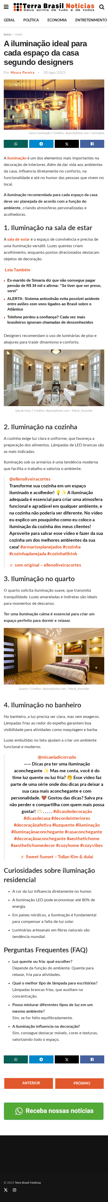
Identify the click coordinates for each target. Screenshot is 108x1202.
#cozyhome (67, 845)
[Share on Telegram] (41, 144)
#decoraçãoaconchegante (40, 839)
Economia (57, 20)
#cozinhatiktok (62, 554)
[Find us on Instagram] (14, 1190)
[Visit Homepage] (54, 7)
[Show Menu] (6, 7)
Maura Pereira (23, 72)
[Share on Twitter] (67, 144)
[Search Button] (101, 7)
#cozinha (72, 547)
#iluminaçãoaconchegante (37, 832)
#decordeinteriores (70, 818)
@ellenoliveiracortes (29, 479)
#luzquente (63, 825)
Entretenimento (91, 20)
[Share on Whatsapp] (16, 144)
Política (31, 20)
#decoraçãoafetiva (32, 825)
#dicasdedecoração (72, 811)
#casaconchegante (83, 832)
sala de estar (18, 239)
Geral (9, 20)
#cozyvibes (91, 845)
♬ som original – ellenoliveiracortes (45, 565)
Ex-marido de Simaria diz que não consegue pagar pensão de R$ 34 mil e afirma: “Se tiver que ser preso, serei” (54, 285)
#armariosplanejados (41, 547)
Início (7, 34)
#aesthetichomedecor (33, 845)
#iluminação (88, 825)
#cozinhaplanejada (27, 554)
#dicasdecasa (37, 818)
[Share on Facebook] (92, 144)
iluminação (17, 158)
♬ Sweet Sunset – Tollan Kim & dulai (56, 857)
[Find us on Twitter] (6, 1190)
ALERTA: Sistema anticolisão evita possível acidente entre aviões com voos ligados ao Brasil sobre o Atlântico (53, 303)
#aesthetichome (83, 839)
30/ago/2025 (54, 72)
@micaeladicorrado (57, 757)
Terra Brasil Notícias (28, 1182)
